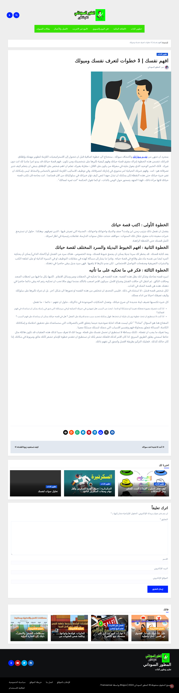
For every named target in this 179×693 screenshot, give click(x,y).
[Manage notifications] (172, 686)
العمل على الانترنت (116, 625)
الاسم (165, 559)
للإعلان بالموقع (63, 682)
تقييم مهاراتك (140, 156)
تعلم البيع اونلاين (116, 629)
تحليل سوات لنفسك (48, 491)
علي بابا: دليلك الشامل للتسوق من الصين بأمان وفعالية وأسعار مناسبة (150, 636)
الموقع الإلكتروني (160, 578)
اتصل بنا (49, 682)
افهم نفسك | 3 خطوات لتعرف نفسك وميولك (122, 61)
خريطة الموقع (36, 682)
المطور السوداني (154, 67)
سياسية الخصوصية (17, 682)
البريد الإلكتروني (161, 568)
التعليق (164, 519)
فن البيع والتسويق (100, 28)
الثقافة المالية (119, 28)
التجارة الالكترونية (157, 629)
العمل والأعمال (60, 28)
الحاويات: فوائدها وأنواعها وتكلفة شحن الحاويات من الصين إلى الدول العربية (72, 636)
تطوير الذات (136, 28)
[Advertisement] (89, 203)
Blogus (123, 685)
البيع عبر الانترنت (79, 28)
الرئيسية (165, 42)
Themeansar (106, 685)
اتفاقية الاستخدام (17, 688)
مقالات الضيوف (43, 28)
